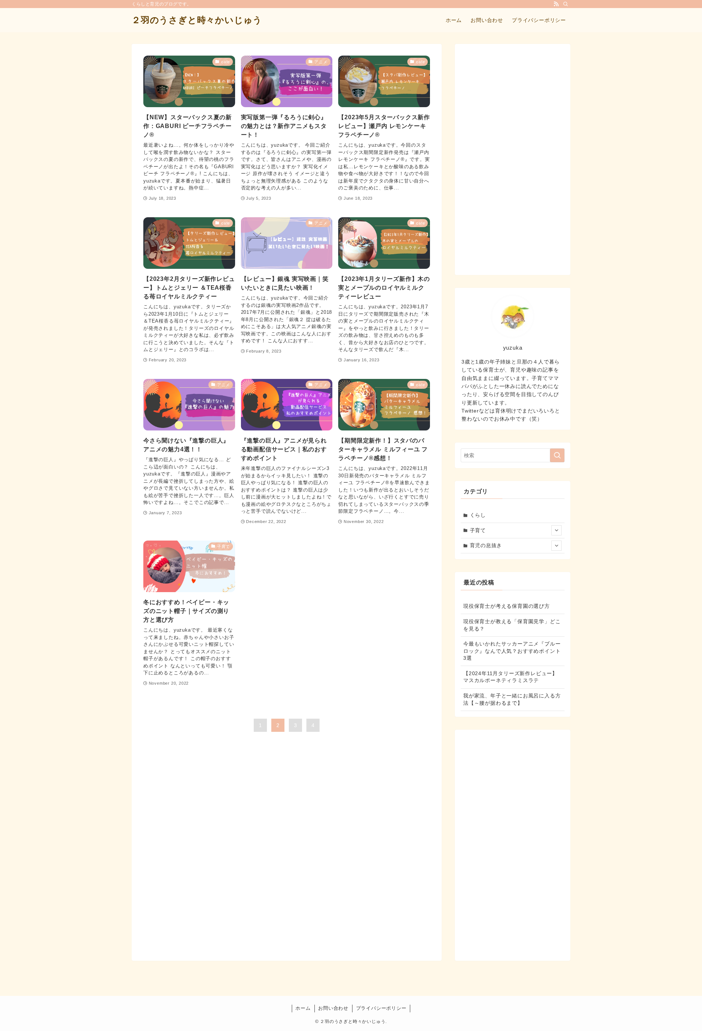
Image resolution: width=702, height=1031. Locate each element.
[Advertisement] (513, 159)
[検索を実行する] (557, 455)
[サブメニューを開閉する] (556, 530)
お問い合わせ (333, 1008)
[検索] (565, 4)
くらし (478, 515)
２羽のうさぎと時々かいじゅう (197, 20)
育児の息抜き (486, 545)
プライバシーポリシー (381, 1008)
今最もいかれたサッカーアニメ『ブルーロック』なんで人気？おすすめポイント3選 (512, 651)
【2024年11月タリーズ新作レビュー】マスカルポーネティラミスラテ (510, 677)
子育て (478, 530)
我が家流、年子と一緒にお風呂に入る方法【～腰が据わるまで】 (512, 699)
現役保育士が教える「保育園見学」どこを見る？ (512, 625)
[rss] (556, 4)
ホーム (302, 1008)
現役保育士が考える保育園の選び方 (506, 606)
